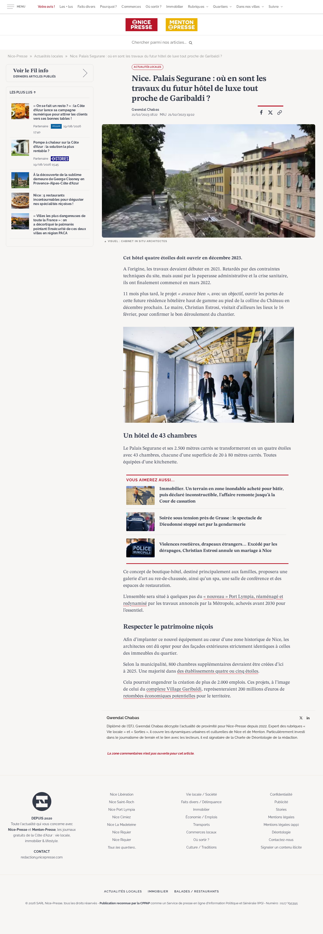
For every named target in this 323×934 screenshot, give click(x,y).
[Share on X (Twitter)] (270, 112)
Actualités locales (147, 67)
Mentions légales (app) (281, 825)
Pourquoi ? (108, 7)
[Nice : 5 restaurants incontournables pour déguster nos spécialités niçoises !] (20, 201)
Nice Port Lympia (121, 809)
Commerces (131, 7)
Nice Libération (121, 794)
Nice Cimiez (121, 817)
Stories (281, 809)
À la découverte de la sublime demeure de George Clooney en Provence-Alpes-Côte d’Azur (58, 179)
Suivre (274, 7)
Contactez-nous (281, 840)
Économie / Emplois (201, 817)
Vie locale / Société (201, 794)
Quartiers (220, 7)
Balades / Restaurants (196, 891)
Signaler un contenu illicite (281, 847)
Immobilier (174, 7)
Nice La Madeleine (121, 825)
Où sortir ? (154, 7)
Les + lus (66, 7)
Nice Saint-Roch (121, 802)
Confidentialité (281, 794)
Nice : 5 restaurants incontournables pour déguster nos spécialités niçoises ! (58, 199)
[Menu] (10, 6)
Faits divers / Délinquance (201, 802)
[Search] (161, 42)
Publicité (281, 802)
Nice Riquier (121, 832)
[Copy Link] (279, 112)
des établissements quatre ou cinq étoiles (217, 671)
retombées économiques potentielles (159, 696)
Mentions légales (281, 817)
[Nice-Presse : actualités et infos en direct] (141, 25)
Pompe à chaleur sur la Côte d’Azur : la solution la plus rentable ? (56, 147)
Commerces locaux (201, 832)
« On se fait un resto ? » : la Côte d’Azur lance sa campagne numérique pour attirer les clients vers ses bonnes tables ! (60, 112)
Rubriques (196, 7)
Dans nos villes (248, 7)
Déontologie (281, 832)
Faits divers (86, 7)
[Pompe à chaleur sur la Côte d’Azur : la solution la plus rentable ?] (20, 148)
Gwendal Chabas (145, 109)
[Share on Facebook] (261, 112)
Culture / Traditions (201, 847)
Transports (201, 825)
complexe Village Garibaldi (173, 689)
